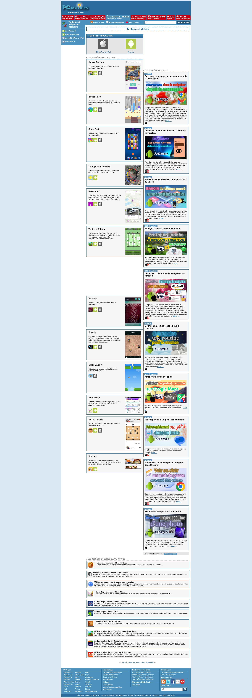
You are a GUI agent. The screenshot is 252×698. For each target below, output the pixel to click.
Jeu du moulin (95, 419)
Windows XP (68, 684)
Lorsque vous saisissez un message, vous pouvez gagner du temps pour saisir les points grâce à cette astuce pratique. (165, 451)
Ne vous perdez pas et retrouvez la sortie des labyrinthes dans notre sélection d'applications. (130, 565)
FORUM (183, 17)
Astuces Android (72, 34)
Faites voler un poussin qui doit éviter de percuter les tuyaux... (102, 370)
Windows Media (91, 691)
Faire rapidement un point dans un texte (164, 420)
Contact (131, 695)
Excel (87, 675)
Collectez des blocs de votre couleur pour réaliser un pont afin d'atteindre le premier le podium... (104, 103)
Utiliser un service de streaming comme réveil (114, 582)
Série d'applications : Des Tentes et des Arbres (115, 631)
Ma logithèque (108, 679)
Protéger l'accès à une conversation (162, 228)
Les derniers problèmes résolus (172, 672)
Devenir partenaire (107, 695)
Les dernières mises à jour (112, 672)
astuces (148, 672)
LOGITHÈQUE (97, 17)
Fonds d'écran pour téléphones (143, 679)
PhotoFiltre (68, 691)
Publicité (96, 695)
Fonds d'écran (108, 685)
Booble (92, 332)
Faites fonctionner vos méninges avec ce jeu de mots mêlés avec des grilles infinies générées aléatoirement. (104, 403)
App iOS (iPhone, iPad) (74, 38)
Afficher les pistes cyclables (158, 377)
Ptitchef (92, 456)
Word (87, 672)
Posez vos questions (168, 675)
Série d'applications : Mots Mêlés (110, 592)
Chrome (78, 680)
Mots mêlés (94, 398)
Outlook (78, 687)
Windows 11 (68, 672)
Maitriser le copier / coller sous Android (110, 573)
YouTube (88, 684)
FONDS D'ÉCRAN (156, 17)
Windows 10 (68, 675)
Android (78, 672)
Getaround (93, 191)
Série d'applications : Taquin (108, 621)
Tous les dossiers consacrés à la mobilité (138, 663)
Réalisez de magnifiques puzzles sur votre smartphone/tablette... (103, 67)
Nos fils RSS (98, 23)
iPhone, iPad (79, 675)
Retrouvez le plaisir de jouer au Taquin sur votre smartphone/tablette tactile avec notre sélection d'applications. (134, 623)
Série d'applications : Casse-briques (110, 641)
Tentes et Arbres (96, 229)
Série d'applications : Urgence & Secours (112, 652)
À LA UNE (67, 17)
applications (140, 672)
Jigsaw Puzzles (96, 62)
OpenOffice (89, 677)
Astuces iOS (70, 42)
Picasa (87, 689)
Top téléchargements (110, 675)
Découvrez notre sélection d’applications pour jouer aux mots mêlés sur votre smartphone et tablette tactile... (134, 594)
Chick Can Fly (95, 365)
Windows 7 (68, 680)
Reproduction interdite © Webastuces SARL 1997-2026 (155, 695)
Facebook (78, 691)
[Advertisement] (139, 7)
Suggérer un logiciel (110, 677)
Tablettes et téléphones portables (74, 24)
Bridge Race (94, 97)
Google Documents (92, 680)
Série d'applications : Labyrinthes (112, 563)
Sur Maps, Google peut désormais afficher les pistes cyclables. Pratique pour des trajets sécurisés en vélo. (164, 407)
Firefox (77, 682)
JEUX (171, 17)
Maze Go (92, 298)
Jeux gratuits (107, 689)
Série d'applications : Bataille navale (110, 602)
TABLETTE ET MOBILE (118, 17)
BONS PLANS (138, 17)
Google (88, 682)
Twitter (77, 689)
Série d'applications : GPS (106, 611)
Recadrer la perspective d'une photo (163, 511)
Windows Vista (69, 682)
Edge (77, 677)
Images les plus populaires (112, 687)
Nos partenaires (121, 695)
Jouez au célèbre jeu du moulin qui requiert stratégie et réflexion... (103, 424)
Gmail (77, 684)
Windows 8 (68, 677)
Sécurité (88, 687)
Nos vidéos (134, 23)
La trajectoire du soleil (99, 166)
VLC (65, 689)
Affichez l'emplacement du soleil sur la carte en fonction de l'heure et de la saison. (104, 171)
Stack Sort (93, 129)
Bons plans (136, 685)
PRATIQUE (81, 17)
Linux (66, 687)
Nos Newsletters (116, 23)
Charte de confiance (84, 695)
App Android (70, 31)
